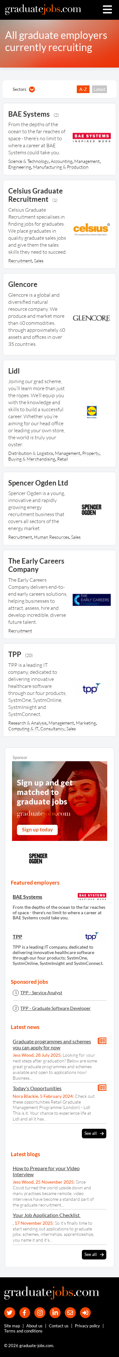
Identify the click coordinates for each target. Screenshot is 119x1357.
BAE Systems (27, 897)
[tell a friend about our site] (70, 1312)
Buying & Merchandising (31, 459)
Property (90, 453)
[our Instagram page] (39, 1312)
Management (87, 161)
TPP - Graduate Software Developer (55, 1008)
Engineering (19, 167)
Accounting (61, 161)
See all (90, 1133)
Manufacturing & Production (61, 167)
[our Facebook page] (24, 1312)
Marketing (86, 723)
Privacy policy (87, 1325)
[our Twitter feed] (9, 1312)
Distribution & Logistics (30, 453)
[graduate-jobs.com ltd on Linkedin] (55, 1312)
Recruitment (20, 260)
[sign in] (85, 1312)
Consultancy (52, 728)
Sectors (19, 89)
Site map (12, 1325)
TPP (17, 936)
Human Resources (51, 537)
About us (34, 1325)
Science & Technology (28, 161)
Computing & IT (23, 728)
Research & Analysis (27, 723)
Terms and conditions (23, 1330)
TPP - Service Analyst (41, 992)
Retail (62, 459)
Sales (38, 260)
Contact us (59, 1325)
